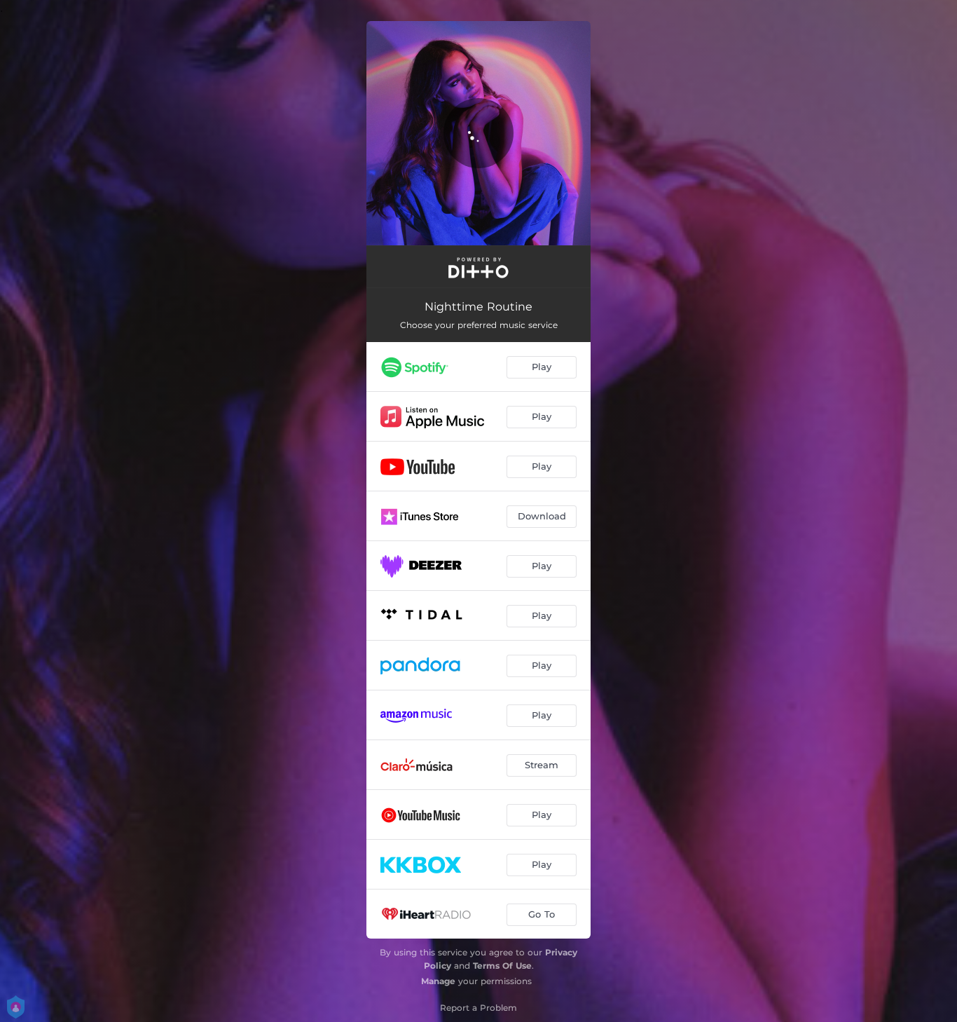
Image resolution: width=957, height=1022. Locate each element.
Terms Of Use (502, 965)
